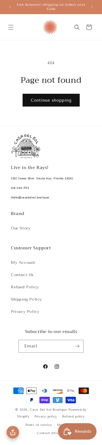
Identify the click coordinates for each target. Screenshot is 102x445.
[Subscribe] (77, 346)
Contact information (53, 433)
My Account (23, 262)
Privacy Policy (25, 311)
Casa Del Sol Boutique (48, 409)
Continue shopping (51, 100)
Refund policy (73, 416)
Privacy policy (46, 416)
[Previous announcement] (10, 7)
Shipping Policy (26, 299)
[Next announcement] (92, 7)
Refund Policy (25, 287)
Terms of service (38, 425)
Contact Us (22, 275)
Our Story (20, 228)
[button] (11, 27)
